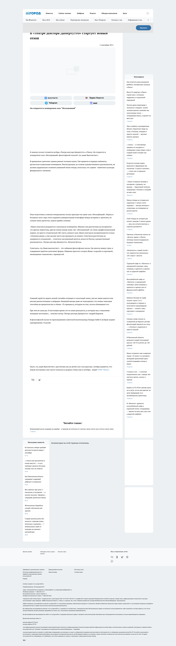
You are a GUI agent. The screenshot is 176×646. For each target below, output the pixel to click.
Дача (125, 13)
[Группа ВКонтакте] (51, 98)
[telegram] (40, 379)
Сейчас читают (65, 13)
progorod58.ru (54, 603)
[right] (151, 20)
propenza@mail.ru (49, 590)
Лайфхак (80, 13)
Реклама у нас (117, 20)
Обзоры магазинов (109, 13)
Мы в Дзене (60, 20)
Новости (49, 13)
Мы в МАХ (46, 20)
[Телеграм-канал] (51, 103)
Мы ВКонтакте (31, 20)
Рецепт (93, 13)
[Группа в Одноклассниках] (117, 557)
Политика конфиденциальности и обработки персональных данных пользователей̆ (32, 574)
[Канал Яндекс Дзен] (127, 557)
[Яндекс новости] (94, 98)
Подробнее (76, 629)
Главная (25, 578)
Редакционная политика (55, 569)
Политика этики (79, 569)
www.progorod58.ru (38, 584)
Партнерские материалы (79, 20)
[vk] (33, 379)
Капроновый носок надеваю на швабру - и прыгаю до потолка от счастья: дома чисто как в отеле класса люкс (72, 430)
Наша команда (53, 572)
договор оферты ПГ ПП (29, 624)
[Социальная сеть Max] (94, 103)
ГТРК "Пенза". (104, 370)
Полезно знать (62, 551)
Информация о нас (135, 20)
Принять (143, 28)
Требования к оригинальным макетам (33, 569)
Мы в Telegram (100, 20)
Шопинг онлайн (27, 551)
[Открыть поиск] (148, 13)
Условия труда (78, 572)
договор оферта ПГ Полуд (30, 622)
